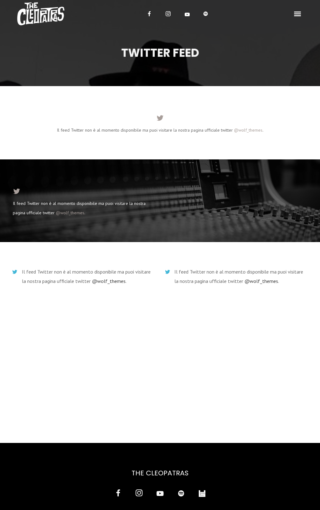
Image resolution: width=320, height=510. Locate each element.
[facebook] (149, 14)
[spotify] (206, 14)
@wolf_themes (248, 130)
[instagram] (168, 14)
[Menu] (298, 13)
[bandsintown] (202, 494)
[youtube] (187, 14)
